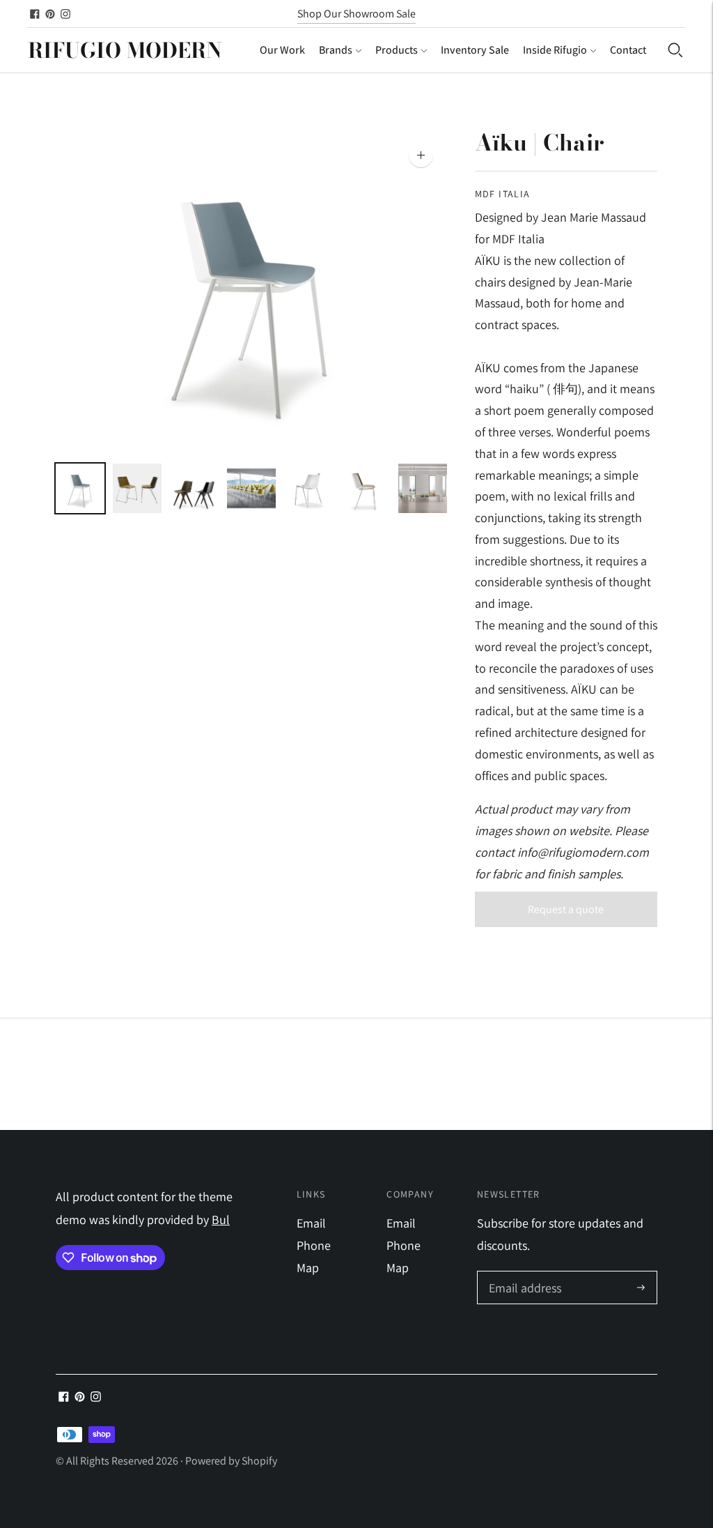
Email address (523, 1273)
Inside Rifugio (555, 50)
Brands (335, 50)
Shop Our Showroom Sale (356, 13)
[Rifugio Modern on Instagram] (65, 14)
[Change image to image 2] (137, 488)
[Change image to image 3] (194, 488)
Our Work (282, 50)
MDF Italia (503, 194)
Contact (628, 50)
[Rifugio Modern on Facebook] (35, 14)
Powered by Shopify (231, 1460)
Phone (314, 1245)
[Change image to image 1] (80, 488)
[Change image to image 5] (308, 488)
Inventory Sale (475, 50)
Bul (221, 1220)
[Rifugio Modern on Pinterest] (50, 14)
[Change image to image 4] (251, 488)
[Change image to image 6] (365, 488)
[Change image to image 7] (422, 488)
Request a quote (566, 909)
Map (308, 1268)
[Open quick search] (675, 50)
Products (396, 50)
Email (311, 1223)
